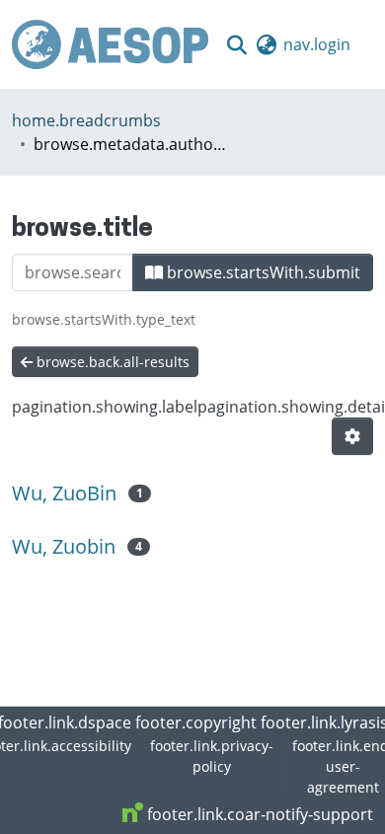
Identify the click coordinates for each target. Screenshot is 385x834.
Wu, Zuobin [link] (64, 546)
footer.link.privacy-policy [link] (211, 756)
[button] (110, 44)
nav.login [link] (316, 44)
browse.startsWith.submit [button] (261, 272)
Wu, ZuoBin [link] (64, 493)
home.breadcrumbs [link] (86, 120)
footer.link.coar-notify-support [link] (258, 814)
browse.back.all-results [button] (111, 361)
